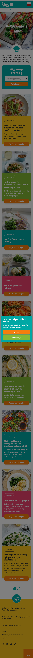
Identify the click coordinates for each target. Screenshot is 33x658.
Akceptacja (16, 337)
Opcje (16, 332)
